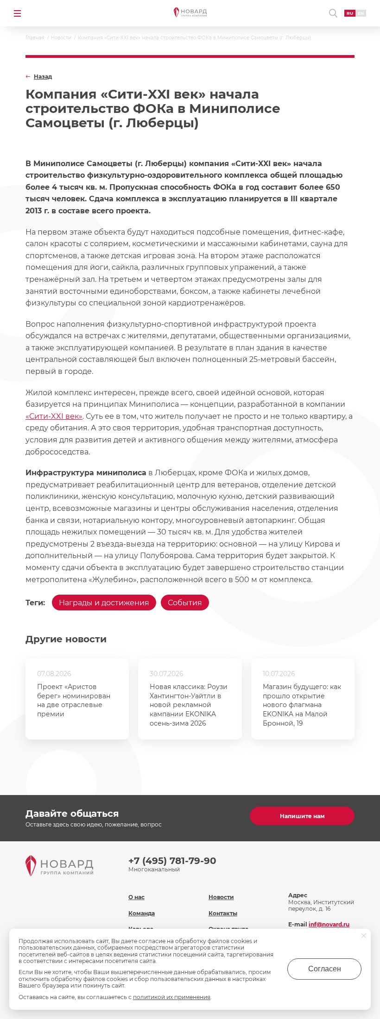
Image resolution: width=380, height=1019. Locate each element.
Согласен (324, 969)
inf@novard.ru (329, 924)
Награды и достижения (104, 602)
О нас (136, 897)
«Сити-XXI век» (53, 416)
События (185, 602)
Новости (221, 897)
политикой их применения (171, 997)
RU (350, 13)
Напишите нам (302, 816)
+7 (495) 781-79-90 (172, 860)
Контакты (223, 913)
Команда (141, 913)
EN (361, 13)
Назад (43, 77)
